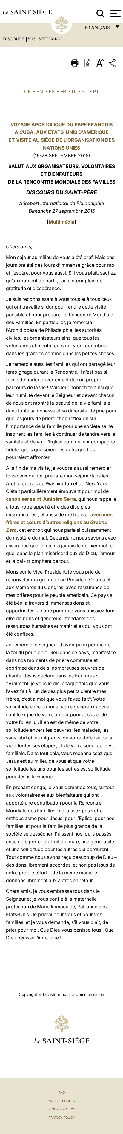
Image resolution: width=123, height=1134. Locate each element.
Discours (14, 38)
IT (74, 91)
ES (52, 91)
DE (27, 91)
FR (63, 91)
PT (96, 91)
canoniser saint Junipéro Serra (41, 499)
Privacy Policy (61, 1117)
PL (84, 91)
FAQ (61, 1092)
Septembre (51, 38)
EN (39, 91)
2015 (32, 38)
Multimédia (61, 222)
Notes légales (61, 1101)
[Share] (113, 64)
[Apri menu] (115, 13)
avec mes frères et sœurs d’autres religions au (59, 522)
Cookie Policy (61, 1109)
